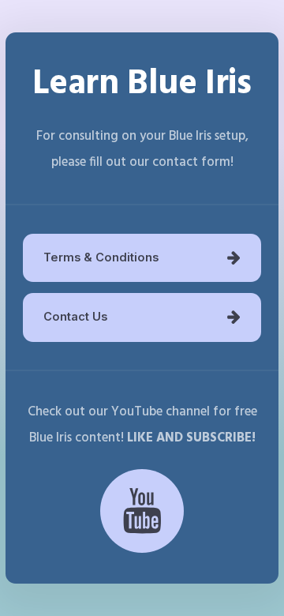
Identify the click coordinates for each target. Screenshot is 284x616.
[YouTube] (142, 511)
